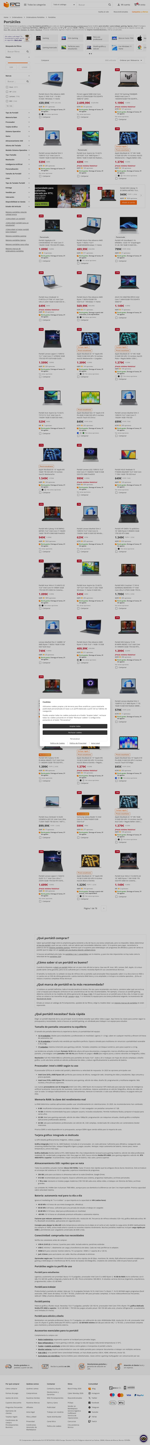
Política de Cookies (57, 743)
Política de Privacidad (78, 743)
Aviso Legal (95, 743)
